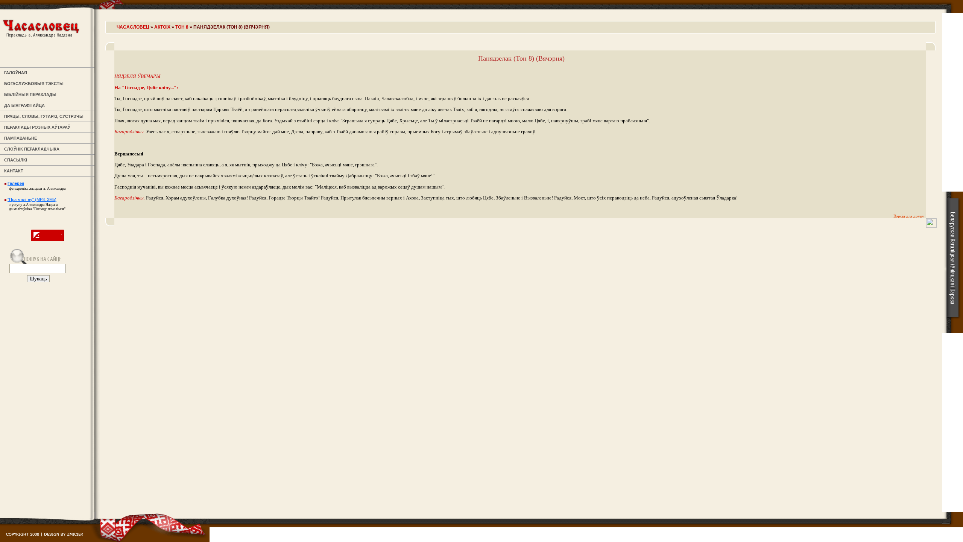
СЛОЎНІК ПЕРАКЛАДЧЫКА (30, 149)
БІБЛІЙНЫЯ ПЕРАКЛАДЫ (29, 94)
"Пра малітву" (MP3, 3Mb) (32, 199)
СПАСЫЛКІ (14, 160)
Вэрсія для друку (908, 216)
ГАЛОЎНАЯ (14, 72)
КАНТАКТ (12, 171)
